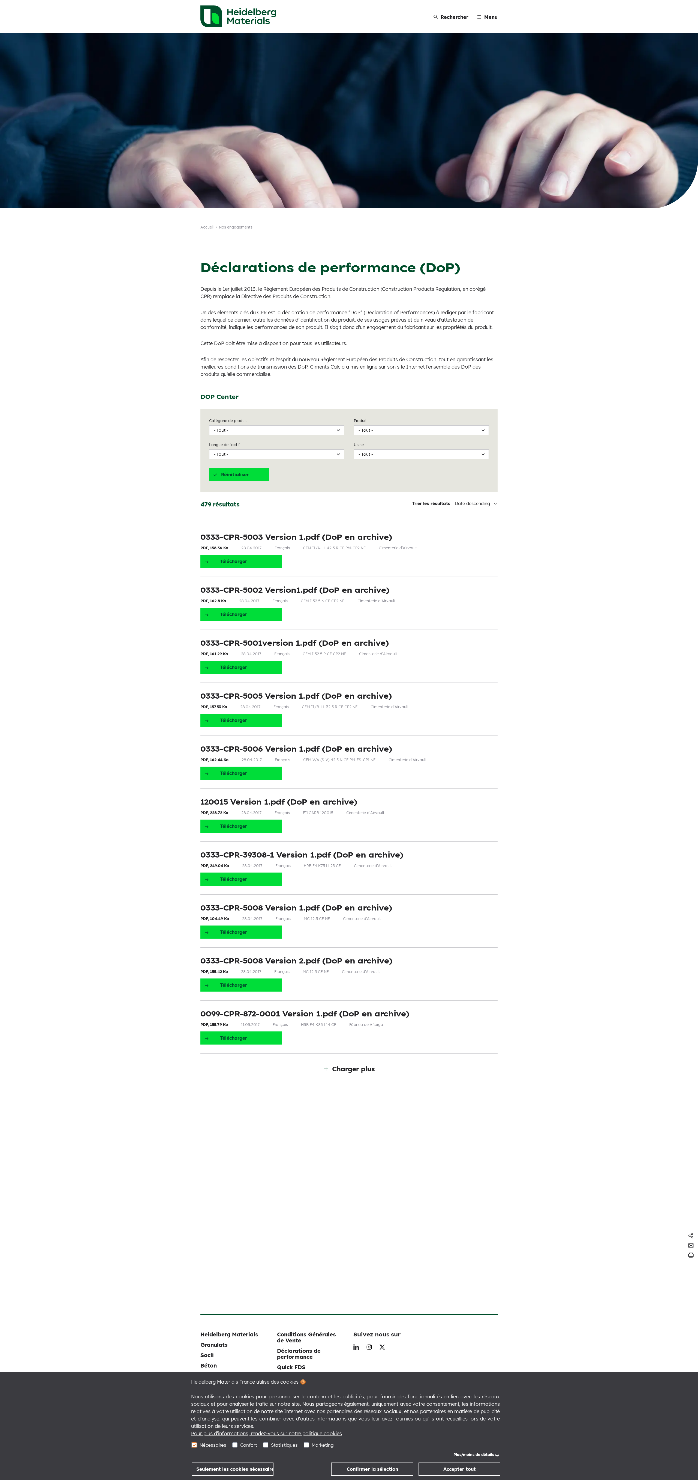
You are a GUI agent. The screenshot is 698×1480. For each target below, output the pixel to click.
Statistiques (284, 1445)
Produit (360, 421)
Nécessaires (213, 1445)
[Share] (691, 1235)
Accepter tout (459, 1469)
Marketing (323, 1445)
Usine (359, 445)
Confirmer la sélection (372, 1469)
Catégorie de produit (228, 421)
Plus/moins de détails (473, 1454)
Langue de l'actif (224, 445)
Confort (248, 1445)
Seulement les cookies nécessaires (234, 1469)
